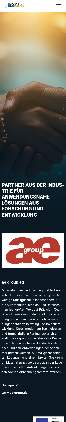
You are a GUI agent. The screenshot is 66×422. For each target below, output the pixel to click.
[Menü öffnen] (59, 6)
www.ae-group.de (14, 393)
